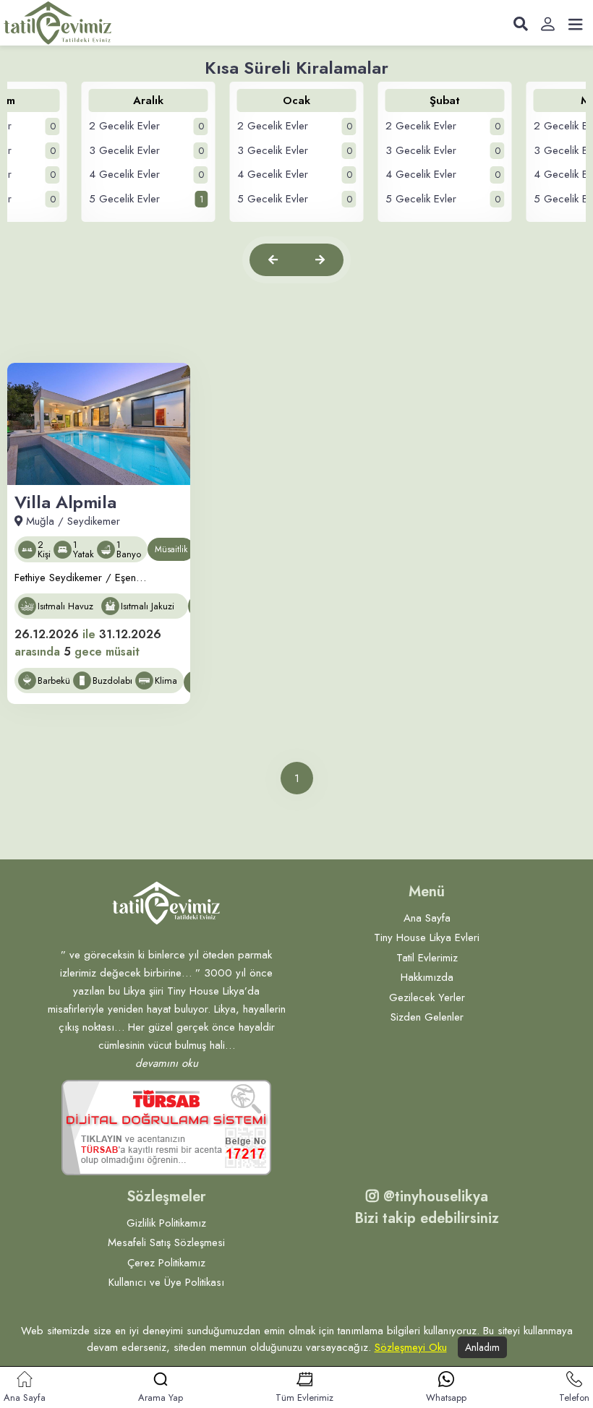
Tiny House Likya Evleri (426, 937)
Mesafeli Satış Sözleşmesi (166, 1242)
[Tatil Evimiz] (58, 22)
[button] (273, 260)
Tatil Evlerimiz (427, 958)
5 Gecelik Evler (146, 199)
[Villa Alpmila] (98, 424)
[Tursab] (166, 1127)
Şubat (445, 100)
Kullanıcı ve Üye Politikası (166, 1282)
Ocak (296, 100)
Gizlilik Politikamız (166, 1223)
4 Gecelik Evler (146, 174)
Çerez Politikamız (166, 1263)
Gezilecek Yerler (427, 997)
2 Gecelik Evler (146, 126)
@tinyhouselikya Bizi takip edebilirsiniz (426, 1207)
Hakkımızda (427, 977)
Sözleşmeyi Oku (411, 1347)
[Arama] (520, 24)
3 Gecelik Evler (146, 150)
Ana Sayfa (427, 918)
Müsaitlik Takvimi (171, 552)
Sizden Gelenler (427, 1017)
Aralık (148, 100)
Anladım (482, 1347)
